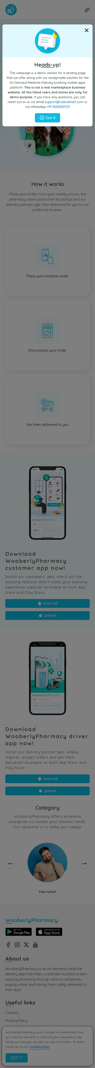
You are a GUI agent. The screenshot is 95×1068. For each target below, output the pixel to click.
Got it (50, 117)
